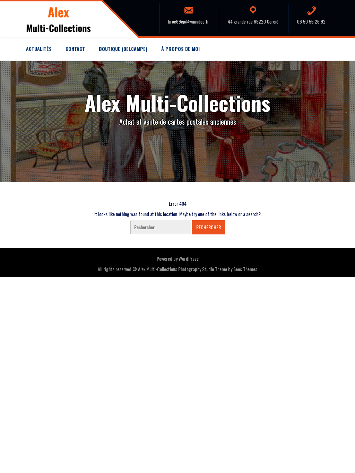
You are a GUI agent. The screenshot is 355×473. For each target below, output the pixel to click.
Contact (75, 48)
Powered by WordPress (178, 258)
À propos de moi (180, 48)
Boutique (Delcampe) (123, 48)
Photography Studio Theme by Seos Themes (217, 269)
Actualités (39, 48)
